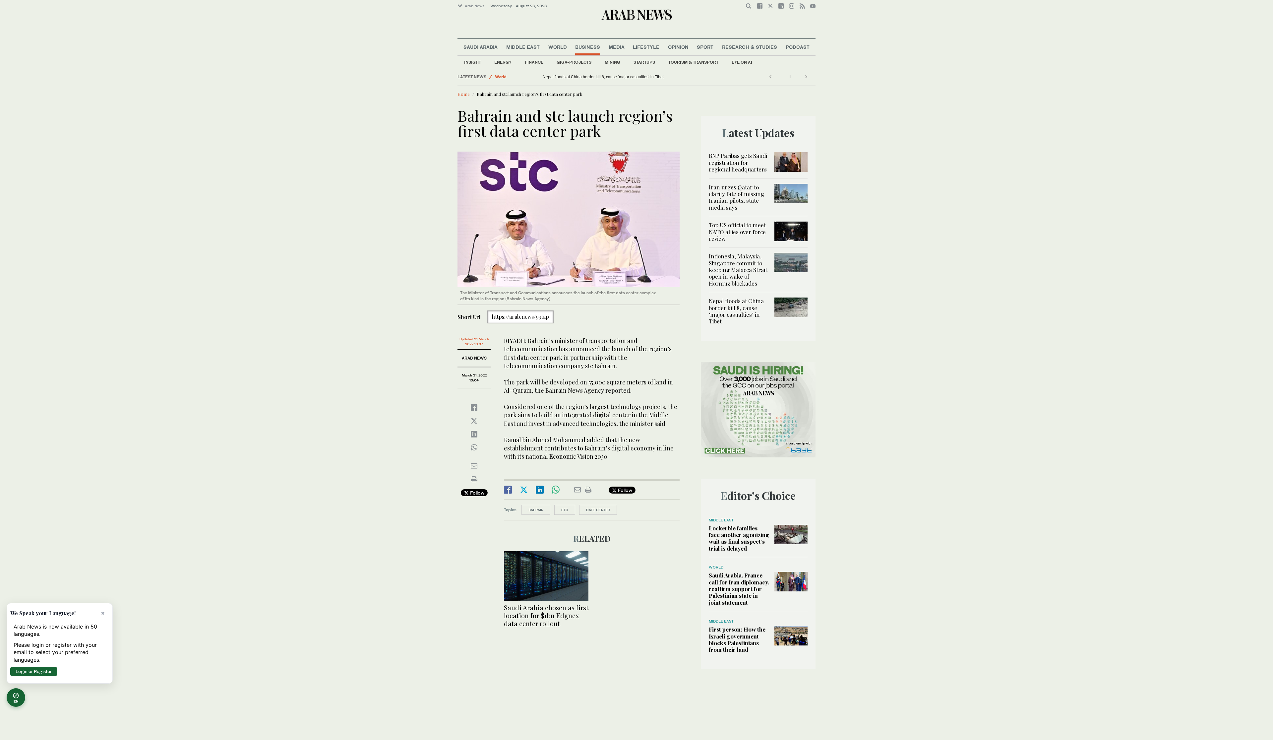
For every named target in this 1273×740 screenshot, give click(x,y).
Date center (598, 510)
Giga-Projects (574, 62)
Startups (644, 62)
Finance (534, 62)
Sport (705, 47)
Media (617, 47)
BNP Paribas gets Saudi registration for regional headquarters (738, 162)
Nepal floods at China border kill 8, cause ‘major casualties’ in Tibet (603, 77)
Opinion (678, 47)
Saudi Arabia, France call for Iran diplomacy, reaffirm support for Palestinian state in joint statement (739, 589)
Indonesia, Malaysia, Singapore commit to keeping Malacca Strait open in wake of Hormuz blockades (738, 269)
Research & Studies (749, 47)
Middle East (523, 47)
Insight (472, 62)
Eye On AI (742, 62)
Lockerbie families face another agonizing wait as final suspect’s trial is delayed (739, 538)
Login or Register (34, 671)
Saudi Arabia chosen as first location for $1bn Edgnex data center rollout (546, 615)
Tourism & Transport (693, 62)
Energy (503, 62)
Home (463, 94)
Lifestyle (646, 47)
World (557, 47)
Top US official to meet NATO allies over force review (737, 231)
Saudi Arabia (480, 47)
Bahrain (535, 510)
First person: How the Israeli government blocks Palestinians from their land (737, 639)
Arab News (474, 6)
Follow (476, 493)
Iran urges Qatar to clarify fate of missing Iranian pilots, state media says (736, 197)
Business (587, 47)
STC (564, 510)
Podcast (798, 47)
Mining (612, 62)
